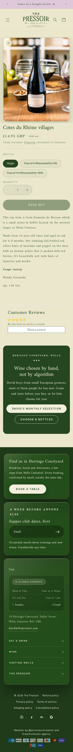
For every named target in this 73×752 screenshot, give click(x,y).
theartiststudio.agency (36, 734)
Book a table (28, 489)
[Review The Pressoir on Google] (51, 717)
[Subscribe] (58, 532)
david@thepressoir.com (23, 628)
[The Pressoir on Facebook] (31, 717)
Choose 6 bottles (36, 419)
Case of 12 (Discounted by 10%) (27, 173)
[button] (8, 19)
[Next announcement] (66, 4)
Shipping (29, 142)
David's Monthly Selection (37, 408)
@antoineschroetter (41, 730)
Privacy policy (24, 701)
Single (12, 164)
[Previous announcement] (7, 4)
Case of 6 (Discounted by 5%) (42, 164)
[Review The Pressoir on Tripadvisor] (41, 717)
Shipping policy (23, 707)
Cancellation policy (47, 707)
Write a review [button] (36, 329)
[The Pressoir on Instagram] (21, 717)
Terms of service (47, 701)
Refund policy (50, 695)
